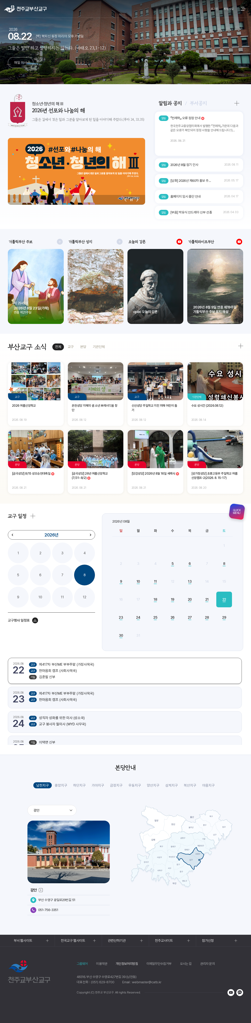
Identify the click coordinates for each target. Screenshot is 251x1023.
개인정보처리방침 (127, 963)
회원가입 (228, 8)
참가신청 (208, 940)
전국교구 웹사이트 (73, 940)
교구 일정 (17, 516)
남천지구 (42, 785)
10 (40, 597)
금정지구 (116, 785)
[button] (125, 200)
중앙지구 (61, 785)
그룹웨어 (82, 963)
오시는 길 (186, 963)
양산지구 (153, 785)
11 (62, 597)
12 (84, 597)
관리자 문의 (207, 963)
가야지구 (98, 785)
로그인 (214, 8)
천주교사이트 (164, 940)
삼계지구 (171, 785)
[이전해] (12, 535)
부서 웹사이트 (23, 940)
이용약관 (101, 963)
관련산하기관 (117, 940)
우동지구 (134, 785)
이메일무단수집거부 (159, 963)
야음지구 (208, 785)
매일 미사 (20, 62)
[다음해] (90, 535)
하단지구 (79, 785)
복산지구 (190, 785)
